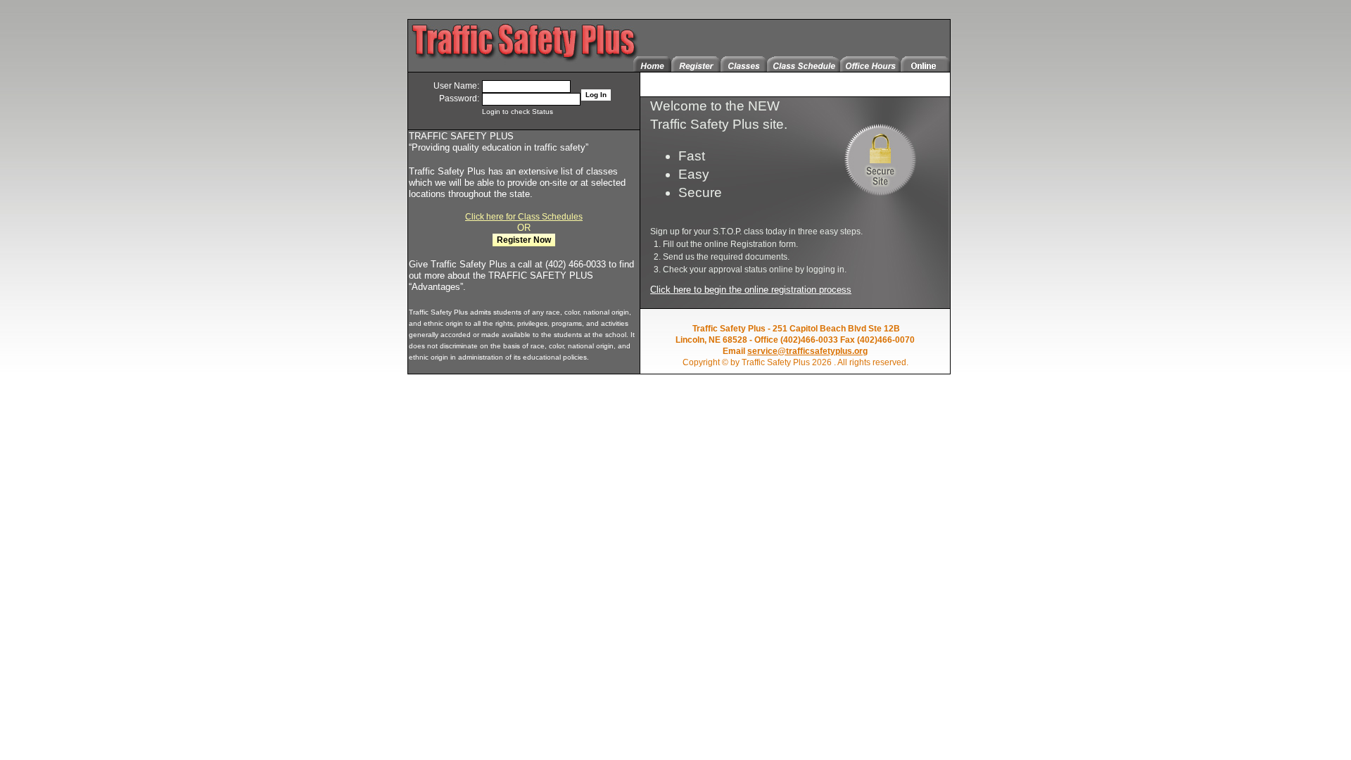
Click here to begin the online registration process (750, 289)
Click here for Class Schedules (524, 217)
